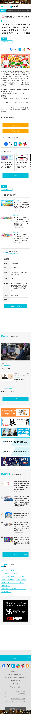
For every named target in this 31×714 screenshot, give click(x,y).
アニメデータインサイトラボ (9, 573)
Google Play (15, 131)
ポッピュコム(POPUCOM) (8, 579)
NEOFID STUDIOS (6, 591)
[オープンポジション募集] (15, 16)
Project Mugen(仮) (21, 579)
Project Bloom (5, 585)
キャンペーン (5, 21)
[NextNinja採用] (15, 611)
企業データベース (12, 10)
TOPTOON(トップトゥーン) (8, 576)
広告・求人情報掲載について (15, 675)
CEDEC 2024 (21, 576)
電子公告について (15, 681)
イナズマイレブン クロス (8, 570)
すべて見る (15, 176)
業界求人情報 (21, 10)
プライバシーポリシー (15, 687)
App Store (15, 125)
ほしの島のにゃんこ (7, 41)
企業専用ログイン (15, 709)
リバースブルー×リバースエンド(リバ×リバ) (12, 582)
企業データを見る (15, 306)
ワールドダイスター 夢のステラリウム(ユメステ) (13, 588)
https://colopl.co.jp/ (13, 253)
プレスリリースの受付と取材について (15, 678)
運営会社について (15, 671)
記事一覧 (3, 10)
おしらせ (15, 684)
